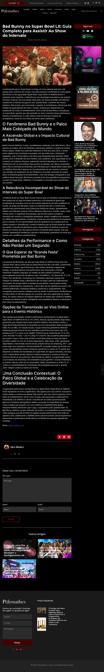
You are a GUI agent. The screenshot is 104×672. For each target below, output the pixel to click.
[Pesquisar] (102, 11)
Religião (34, 9)
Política (42, 9)
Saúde (73, 9)
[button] (76, 59)
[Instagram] (93, 2)
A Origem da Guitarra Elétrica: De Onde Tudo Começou (58, 621)
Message (7, 476)
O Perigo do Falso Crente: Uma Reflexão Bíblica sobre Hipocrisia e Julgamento (57, 612)
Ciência (49, 9)
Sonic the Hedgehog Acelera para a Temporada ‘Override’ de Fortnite (18, 572)
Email (40, 504)
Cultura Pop (58, 9)
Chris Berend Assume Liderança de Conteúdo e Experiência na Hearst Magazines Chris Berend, (86, 147)
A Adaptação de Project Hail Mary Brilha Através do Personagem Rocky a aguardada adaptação (87, 172)
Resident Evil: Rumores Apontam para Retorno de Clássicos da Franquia (86, 219)
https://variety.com (16, 425)
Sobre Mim (53, 13)
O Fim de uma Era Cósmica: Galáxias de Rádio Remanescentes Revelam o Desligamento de (17, 550)
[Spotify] (99, 2)
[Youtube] (96, 2)
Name (5, 504)
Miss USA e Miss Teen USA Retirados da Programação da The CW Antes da (52, 552)
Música (67, 9)
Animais (44, 13)
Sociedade (27, 9)
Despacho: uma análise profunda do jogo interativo (87, 196)
